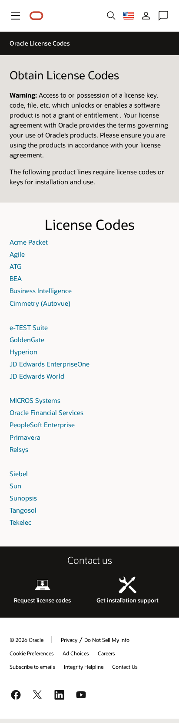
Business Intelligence (41, 290)
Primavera (25, 437)
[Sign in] (146, 15)
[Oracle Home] (36, 16)
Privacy (69, 639)
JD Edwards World (37, 376)
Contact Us (125, 666)
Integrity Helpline (83, 666)
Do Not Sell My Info (106, 639)
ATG (15, 266)
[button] (15, 15)
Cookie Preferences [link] (32, 653)
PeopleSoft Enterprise (42, 424)
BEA (16, 278)
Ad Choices (76, 653)
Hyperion (23, 351)
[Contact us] (163, 15)
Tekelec (20, 522)
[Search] (111, 15)
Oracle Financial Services (46, 412)
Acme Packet (29, 242)
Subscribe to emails (32, 666)
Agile (17, 254)
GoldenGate (27, 339)
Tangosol (23, 510)
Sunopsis (23, 498)
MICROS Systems (35, 400)
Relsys (19, 449)
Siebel (19, 473)
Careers (106, 653)
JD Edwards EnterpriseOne (50, 364)
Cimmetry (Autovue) (40, 303)
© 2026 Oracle (26, 639)
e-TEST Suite (29, 327)
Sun (15, 485)
